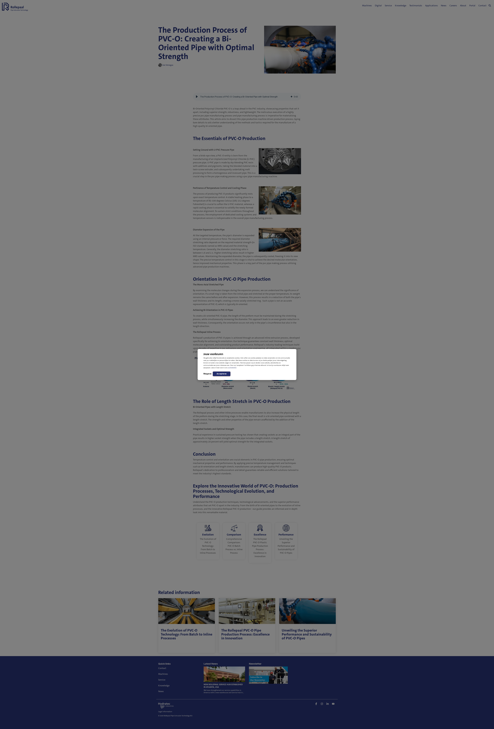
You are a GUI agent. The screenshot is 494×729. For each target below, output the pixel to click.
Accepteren (222, 374)
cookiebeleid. (232, 368)
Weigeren (207, 374)
